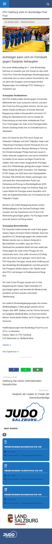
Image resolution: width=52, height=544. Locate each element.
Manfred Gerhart (27, 22)
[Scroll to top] (47, 539)
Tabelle (6, 345)
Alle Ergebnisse (10, 352)
